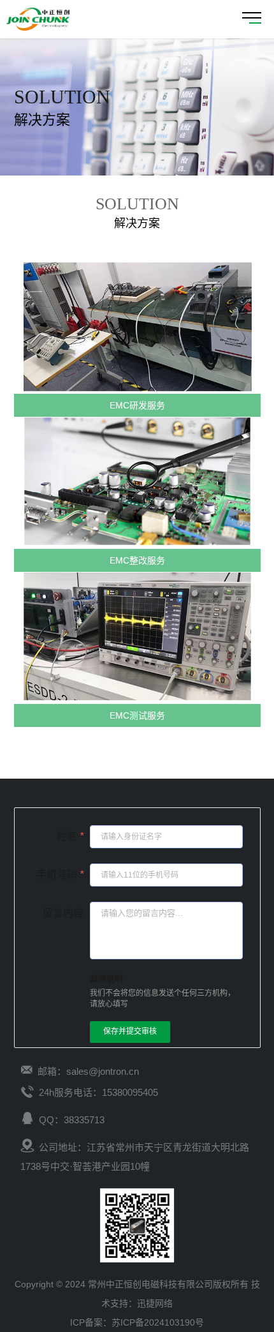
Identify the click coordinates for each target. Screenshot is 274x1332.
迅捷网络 (155, 1303)
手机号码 (59, 874)
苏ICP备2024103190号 (158, 1322)
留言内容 (63, 913)
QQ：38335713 (72, 1119)
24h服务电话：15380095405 (98, 1092)
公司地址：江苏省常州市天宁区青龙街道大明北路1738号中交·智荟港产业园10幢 (135, 1157)
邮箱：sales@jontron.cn (88, 1071)
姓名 (70, 836)
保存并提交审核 (130, 1031)
